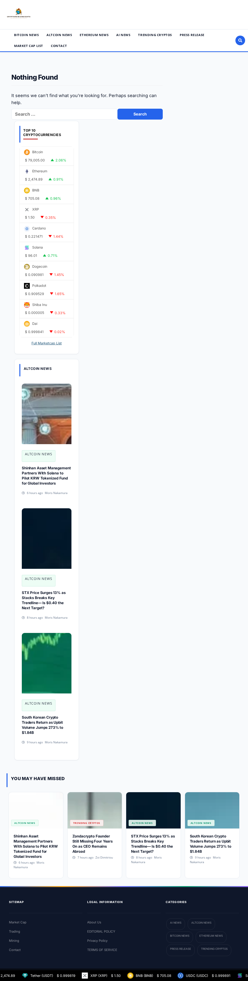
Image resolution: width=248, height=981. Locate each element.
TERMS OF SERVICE (102, 950)
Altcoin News (59, 35)
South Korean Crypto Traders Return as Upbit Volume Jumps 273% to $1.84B (42, 725)
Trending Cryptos (155, 35)
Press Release (192, 35)
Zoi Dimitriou (104, 857)
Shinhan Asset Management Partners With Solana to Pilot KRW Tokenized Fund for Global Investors (46, 476)
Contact (59, 46)
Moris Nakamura (56, 493)
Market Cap (17, 922)
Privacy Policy (97, 941)
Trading (14, 931)
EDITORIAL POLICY (101, 931)
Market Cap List (28, 46)
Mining (14, 941)
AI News (123, 35)
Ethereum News (94, 35)
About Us (94, 922)
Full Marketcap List (46, 343)
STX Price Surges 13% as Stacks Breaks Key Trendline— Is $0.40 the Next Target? (44, 600)
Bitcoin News (26, 35)
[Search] (240, 40)
